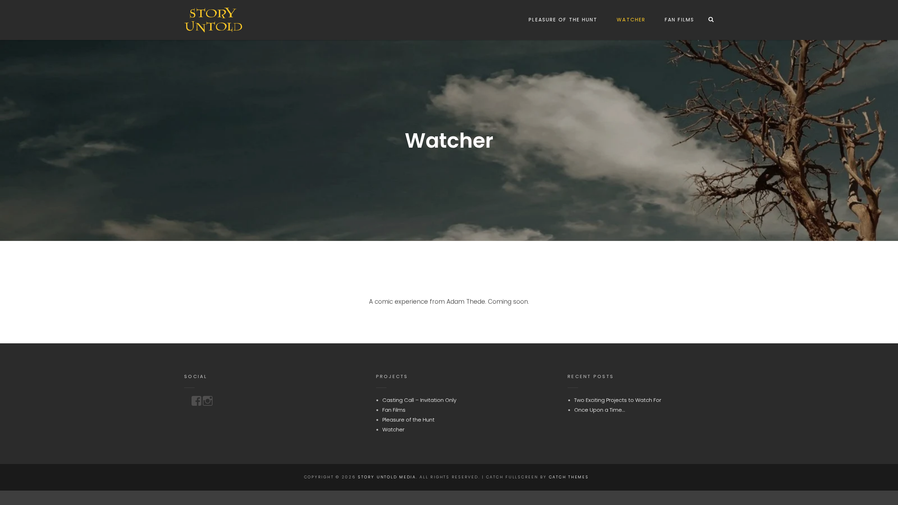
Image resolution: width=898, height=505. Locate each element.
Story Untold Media (387, 477)
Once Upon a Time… (599, 409)
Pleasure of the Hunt (563, 19)
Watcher (631, 19)
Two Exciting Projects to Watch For (617, 400)
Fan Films (679, 19)
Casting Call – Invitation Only (419, 400)
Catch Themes (569, 477)
